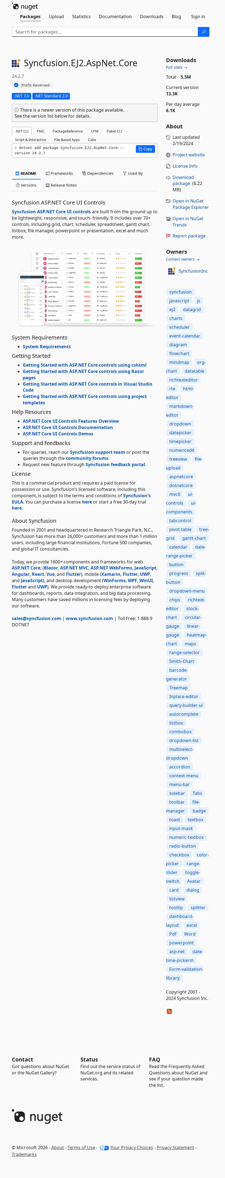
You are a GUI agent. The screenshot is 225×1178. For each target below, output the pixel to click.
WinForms (114, 580)
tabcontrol (180, 521)
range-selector (184, 652)
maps (190, 644)
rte (172, 389)
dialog (192, 890)
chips (174, 600)
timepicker (180, 441)
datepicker (180, 433)
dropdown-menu (187, 591)
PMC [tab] (40, 131)
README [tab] (28, 173)
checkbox (179, 855)
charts (175, 318)
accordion (179, 767)
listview (177, 899)
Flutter (73, 574)
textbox (195, 820)
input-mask (181, 828)
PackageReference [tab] (68, 131)
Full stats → (176, 67)
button (176, 565)
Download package (183, 180)
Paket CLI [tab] (114, 131)
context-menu (183, 776)
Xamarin (110, 574)
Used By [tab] (135, 173)
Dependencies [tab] (100, 173)
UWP (145, 574)
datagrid (192, 309)
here (87, 502)
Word (190, 934)
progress (178, 573)
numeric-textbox (186, 837)
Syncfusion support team (97, 452)
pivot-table (180, 529)
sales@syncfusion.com (36, 618)
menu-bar (179, 784)
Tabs (197, 793)
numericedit (182, 450)
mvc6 (174, 494)
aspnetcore (181, 477)
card (174, 890)
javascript (179, 301)
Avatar (194, 881)
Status (89, 1059)
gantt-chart (194, 538)
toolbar (177, 802)
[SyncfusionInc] (171, 271)
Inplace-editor (183, 696)
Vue (50, 574)
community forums (87, 458)
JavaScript (145, 568)
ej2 (172, 309)
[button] (145, 149)
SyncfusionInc (193, 271)
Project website (189, 155)
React (38, 574)
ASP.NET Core (26, 568)
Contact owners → (182, 259)
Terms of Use (81, 1147)
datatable (194, 371)
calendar (178, 547)
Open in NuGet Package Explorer (191, 204)
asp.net (177, 952)
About (57, 1147)
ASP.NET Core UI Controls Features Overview (71, 421)
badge (199, 811)
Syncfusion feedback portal (115, 464)
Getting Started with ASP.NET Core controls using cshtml (85, 365)
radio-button (182, 846)
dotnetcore (181, 485)
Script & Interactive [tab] (30, 139)
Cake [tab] (92, 139)
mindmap (179, 362)
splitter (198, 908)
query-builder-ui (186, 705)
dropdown (180, 424)
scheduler (179, 327)
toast (174, 820)
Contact (22, 1059)
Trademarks (24, 1154)
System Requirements (47, 347)
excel (192, 925)
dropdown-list (184, 740)
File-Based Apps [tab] (67, 139)
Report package (189, 236)
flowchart (179, 353)
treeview (178, 459)
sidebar (177, 793)
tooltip (176, 908)
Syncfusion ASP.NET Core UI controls (51, 212)
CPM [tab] (95, 131)
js (198, 301)
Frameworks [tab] (61, 173)
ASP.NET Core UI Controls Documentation (68, 427)
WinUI (146, 580)
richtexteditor (183, 380)
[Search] (203, 32)
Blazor (51, 568)
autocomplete (183, 714)
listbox (176, 723)
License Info (185, 166)
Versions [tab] (28, 185)
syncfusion (180, 292)
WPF (132, 580)
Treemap (178, 688)
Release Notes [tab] (63, 185)
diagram (178, 345)
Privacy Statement (175, 1147)
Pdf (172, 934)
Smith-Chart (181, 661)
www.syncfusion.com (89, 618)
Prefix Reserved (35, 85)
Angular (21, 574)
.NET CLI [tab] (22, 131)
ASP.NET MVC (74, 568)
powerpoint (181, 943)
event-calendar (184, 336)
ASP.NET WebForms (111, 568)
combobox (180, 732)
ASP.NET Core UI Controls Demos (58, 434)
